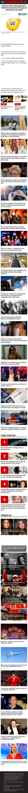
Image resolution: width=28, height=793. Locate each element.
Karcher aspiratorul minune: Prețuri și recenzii (20, 108)
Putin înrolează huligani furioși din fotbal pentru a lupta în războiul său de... (13, 548)
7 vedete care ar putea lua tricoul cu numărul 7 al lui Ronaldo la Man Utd (14, 689)
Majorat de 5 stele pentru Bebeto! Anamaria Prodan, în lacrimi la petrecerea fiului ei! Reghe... (14, 340)
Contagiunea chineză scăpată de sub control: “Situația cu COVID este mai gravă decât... (13, 599)
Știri (3, 104)
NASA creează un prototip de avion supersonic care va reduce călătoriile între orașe (14, 665)
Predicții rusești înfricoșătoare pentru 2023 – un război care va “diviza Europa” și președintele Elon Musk (13, 738)
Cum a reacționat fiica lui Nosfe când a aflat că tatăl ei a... (13, 566)
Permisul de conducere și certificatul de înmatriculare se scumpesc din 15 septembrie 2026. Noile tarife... (13, 295)
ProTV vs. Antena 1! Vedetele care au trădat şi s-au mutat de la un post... (12, 249)
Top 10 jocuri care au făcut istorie (6, 107)
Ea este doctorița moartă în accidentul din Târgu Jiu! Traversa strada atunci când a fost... (14, 181)
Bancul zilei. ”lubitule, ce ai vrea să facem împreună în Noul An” (12, 642)
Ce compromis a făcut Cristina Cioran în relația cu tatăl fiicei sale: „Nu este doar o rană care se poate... (14, 763)
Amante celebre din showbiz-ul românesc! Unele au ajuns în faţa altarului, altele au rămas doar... (14, 158)
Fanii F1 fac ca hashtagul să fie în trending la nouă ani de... (13, 583)
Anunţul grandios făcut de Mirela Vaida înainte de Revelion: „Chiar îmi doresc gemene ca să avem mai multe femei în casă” (13, 507)
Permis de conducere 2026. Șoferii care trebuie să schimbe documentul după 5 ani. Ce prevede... (13, 205)
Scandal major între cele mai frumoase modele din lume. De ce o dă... (13, 531)
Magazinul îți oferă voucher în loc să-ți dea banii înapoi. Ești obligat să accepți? (13, 406)
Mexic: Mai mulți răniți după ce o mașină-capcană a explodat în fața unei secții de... (14, 428)
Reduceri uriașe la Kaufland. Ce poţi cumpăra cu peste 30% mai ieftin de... (13, 616)
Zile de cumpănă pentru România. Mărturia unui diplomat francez (11, 318)
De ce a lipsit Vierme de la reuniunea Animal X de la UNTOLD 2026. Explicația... (14, 227)
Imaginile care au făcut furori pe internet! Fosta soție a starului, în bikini (14, 363)
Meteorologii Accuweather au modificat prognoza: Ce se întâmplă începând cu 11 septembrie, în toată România (14, 134)
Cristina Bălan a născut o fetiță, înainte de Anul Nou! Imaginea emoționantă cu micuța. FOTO (14, 490)
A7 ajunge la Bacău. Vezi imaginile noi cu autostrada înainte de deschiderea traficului (14, 272)
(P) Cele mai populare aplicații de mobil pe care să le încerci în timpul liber (13, 476)
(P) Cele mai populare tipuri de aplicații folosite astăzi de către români (13, 462)
